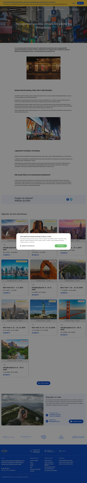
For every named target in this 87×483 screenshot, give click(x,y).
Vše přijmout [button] (60, 245)
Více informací (31, 242)
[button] (27, 246)
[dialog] (43, 241)
